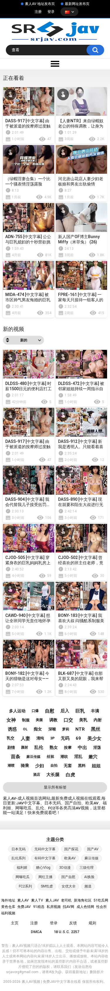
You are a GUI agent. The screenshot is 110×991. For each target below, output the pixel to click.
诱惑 (12, 729)
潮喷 (11, 765)
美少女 (94, 738)
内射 (98, 720)
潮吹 (64, 756)
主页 (14, 923)
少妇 (39, 765)
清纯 (40, 738)
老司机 (66, 900)
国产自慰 (68, 877)
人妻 (25, 738)
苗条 (15, 756)
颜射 (24, 747)
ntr (80, 729)
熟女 (54, 747)
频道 (88, 886)
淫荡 (97, 747)
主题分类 (55, 839)
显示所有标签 (55, 787)
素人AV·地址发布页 (40, 4)
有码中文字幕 (44, 858)
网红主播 (45, 877)
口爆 (35, 711)
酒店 (36, 775)
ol (25, 729)
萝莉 (65, 729)
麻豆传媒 (33, 757)
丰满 (95, 710)
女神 (11, 720)
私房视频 (54, 907)
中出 (82, 747)
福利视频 (8, 913)
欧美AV (70, 858)
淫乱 (78, 756)
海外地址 (8, 900)
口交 (68, 720)
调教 (53, 720)
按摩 (68, 747)
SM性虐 (47, 886)
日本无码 (18, 849)
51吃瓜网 (101, 900)
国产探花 (71, 849)
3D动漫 (65, 868)
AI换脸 (89, 877)
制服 (26, 720)
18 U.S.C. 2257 (66, 932)
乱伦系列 (18, 858)
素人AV (23, 900)
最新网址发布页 (77, 4)
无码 (65, 738)
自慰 (49, 711)
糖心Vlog (43, 868)
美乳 (83, 720)
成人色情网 (85, 907)
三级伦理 (86, 868)
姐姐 (96, 765)
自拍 (53, 765)
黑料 (82, 765)
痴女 (38, 729)
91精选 (38, 907)
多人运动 (17, 710)
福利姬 (22, 868)
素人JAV (52, 900)
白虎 (70, 774)
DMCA (36, 932)
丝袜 (50, 756)
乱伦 (38, 747)
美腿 (39, 720)
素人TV (37, 900)
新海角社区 (83, 900)
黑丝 (95, 729)
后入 (64, 710)
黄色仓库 (8, 907)
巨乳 (80, 711)
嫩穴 (93, 756)
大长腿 (53, 774)
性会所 (101, 907)
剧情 (11, 747)
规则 (92, 923)
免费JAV (24, 907)
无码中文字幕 (44, 849)
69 (78, 738)
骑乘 (25, 765)
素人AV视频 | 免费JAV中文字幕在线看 (51, 982)
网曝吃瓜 (23, 877)
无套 (68, 765)
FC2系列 (25, 886)
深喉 (52, 729)
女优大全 (69, 886)
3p (52, 738)
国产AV (93, 849)
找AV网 (68, 907)
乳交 (10, 738)
